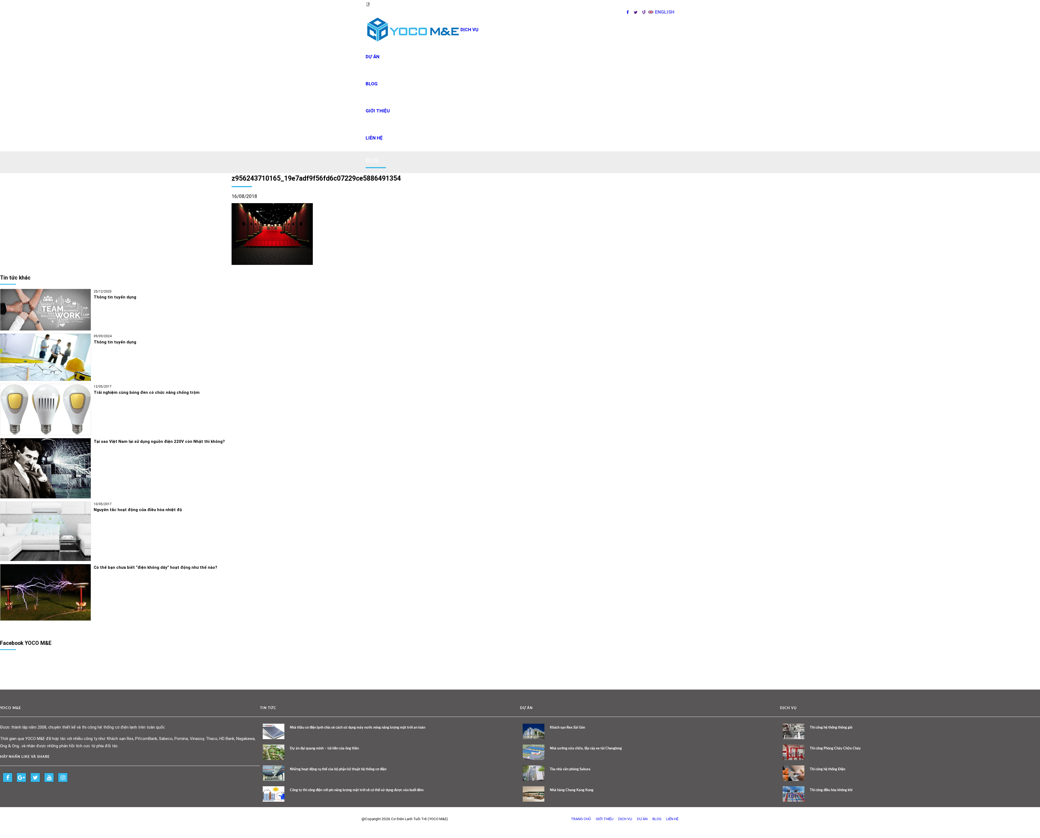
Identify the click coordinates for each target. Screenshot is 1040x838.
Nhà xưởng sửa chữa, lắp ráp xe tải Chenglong (586, 748)
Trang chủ (581, 819)
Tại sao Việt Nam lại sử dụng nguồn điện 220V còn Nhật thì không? (159, 441)
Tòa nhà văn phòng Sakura (570, 769)
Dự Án (642, 819)
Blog (372, 83)
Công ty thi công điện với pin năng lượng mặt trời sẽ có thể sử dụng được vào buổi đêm (357, 790)
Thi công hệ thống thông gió (831, 727)
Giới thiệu (378, 110)
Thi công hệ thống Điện (827, 769)
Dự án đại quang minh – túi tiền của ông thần (324, 748)
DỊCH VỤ (469, 29)
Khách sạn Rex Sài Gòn (567, 727)
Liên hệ (374, 138)
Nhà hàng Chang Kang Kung (571, 790)
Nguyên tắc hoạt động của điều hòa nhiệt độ (138, 509)
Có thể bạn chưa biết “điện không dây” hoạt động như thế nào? (155, 567)
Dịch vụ (625, 819)
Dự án (372, 56)
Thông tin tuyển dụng (115, 297)
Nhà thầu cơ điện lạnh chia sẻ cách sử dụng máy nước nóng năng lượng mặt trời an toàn (357, 727)
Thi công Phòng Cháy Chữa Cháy (835, 748)
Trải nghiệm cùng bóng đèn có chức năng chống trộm (147, 392)
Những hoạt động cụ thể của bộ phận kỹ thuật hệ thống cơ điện (338, 769)
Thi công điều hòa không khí (831, 790)
